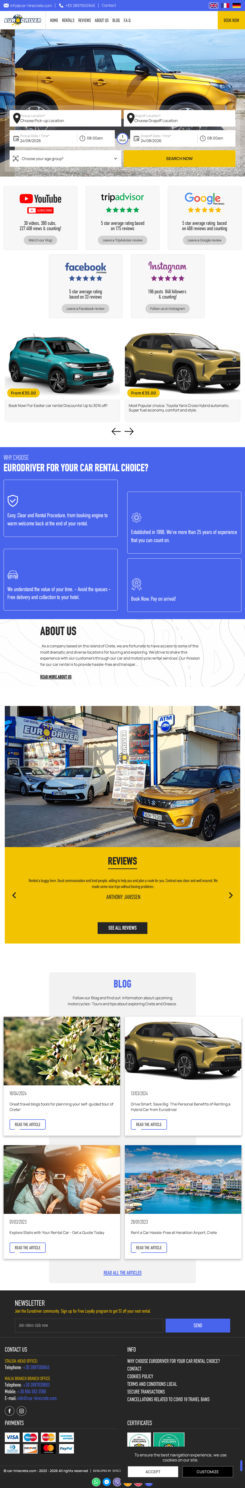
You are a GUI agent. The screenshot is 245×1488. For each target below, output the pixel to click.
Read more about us (56, 677)
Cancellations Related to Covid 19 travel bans (168, 1400)
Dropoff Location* (147, 115)
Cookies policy (140, 1377)
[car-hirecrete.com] (23, 20)
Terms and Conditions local (152, 1384)
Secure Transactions (146, 1392)
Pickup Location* (32, 115)
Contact (134, 1369)
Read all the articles (123, 1273)
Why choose (173, 1361)
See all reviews (122, 928)
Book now (231, 20)
